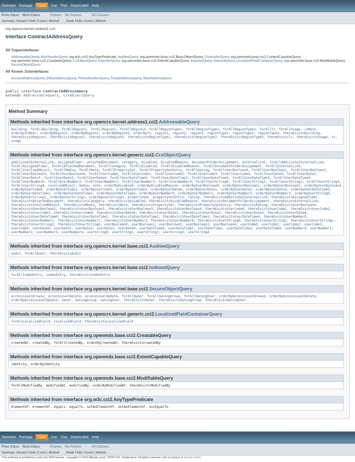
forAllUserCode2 (169, 174)
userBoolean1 (143, 224)
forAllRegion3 (132, 129)
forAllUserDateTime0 (128, 178)
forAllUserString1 (248, 182)
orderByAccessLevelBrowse (242, 296)
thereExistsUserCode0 (224, 209)
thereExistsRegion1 (28, 137)
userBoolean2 (170, 224)
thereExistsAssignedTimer (294, 197)
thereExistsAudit (65, 253)
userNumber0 (295, 228)
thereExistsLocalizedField (109, 321)
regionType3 (268, 133)
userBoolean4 (224, 224)
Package (25, 5)
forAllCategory (112, 166)
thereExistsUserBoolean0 (293, 205)
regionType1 (218, 133)
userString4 (198, 232)
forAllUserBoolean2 (308, 170)
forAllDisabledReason (180, 166)
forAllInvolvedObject (30, 170)
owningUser (110, 300)
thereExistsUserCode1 (267, 209)
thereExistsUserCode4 (73, 213)
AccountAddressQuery (28, 78)
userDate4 (126, 228)
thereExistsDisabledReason (173, 201)
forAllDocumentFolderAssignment (232, 166)
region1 (161, 133)
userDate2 (84, 228)
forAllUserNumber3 (138, 182)
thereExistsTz (280, 137)
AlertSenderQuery (53, 57)
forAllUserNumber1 (64, 182)
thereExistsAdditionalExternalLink (235, 197)
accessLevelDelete (64, 296)
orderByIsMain (23, 133)
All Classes (100, 15)
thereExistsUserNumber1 (32, 220)
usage (16, 141)
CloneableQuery (216, 57)
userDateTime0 (151, 228)
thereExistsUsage (312, 137)
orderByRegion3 (116, 133)
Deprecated (79, 5)
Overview (9, 5)
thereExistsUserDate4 (286, 213)
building (19, 129)
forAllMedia (64, 170)
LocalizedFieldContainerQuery (259, 61)
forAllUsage (289, 129)
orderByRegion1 (53, 133)
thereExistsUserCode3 (30, 213)
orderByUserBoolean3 (322, 185)
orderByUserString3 (106, 197)
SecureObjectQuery (26, 65)
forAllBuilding (44, 129)
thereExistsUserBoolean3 (130, 209)
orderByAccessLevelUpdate (34, 300)
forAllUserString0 (212, 182)
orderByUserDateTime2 (73, 193)
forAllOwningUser (199, 296)
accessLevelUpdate (101, 296)
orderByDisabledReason (157, 185)
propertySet (138, 197)
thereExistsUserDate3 (244, 213)
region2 (179, 133)
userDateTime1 (181, 228)
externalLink (253, 162)
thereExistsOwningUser (225, 300)
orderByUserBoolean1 (241, 185)
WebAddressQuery (157, 78)
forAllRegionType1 (165, 129)
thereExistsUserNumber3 (125, 220)
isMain (310, 129)
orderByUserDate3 (271, 189)
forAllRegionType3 (239, 129)
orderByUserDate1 (201, 189)
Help (95, 5)
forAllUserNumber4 (175, 182)
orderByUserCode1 (61, 189)
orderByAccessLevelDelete (292, 296)
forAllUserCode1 (136, 174)
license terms (192, 457)
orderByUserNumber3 (273, 193)
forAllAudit (35, 253)
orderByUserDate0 (166, 189)
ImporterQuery (201, 61)
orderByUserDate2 (236, 189)
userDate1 (62, 228)
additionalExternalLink (32, 162)
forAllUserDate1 (301, 174)
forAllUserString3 (322, 182)
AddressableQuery (25, 57)
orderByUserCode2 (96, 189)
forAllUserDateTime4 (291, 178)
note (96, 185)
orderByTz (142, 133)
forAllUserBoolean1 (269, 170)
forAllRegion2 (103, 129)
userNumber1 (320, 228)
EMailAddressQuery (61, 78)
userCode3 (313, 224)
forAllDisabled (143, 166)
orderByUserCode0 (26, 189)
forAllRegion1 (74, 129)
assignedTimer (70, 162)
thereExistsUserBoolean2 (82, 209)
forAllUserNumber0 (27, 182)
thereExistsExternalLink (295, 201)
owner (66, 300)
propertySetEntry (168, 197)
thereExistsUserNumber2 (79, 220)
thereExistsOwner (139, 300)
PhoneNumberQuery (93, 78)
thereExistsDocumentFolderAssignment (235, 201)
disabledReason (174, 162)
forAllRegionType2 (202, 129)
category (129, 162)
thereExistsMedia (79, 205)
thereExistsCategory (85, 201)
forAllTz (267, 129)
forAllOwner (132, 296)
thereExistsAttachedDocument (37, 201)
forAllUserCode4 (235, 174)
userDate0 (41, 228)
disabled (149, 162)
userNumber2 (21, 232)
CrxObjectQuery (85, 61)
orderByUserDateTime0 (310, 189)
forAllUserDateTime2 (210, 178)
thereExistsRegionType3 (242, 137)
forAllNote (88, 170)
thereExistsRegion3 (106, 137)
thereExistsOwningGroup (180, 300)
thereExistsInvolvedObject (35, 205)
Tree (63, 5)
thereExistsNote (113, 205)
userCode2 (291, 224)
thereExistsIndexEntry (89, 275)
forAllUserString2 (285, 182)
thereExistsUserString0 (218, 220)
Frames (56, 15)
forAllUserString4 (27, 185)
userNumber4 (72, 232)
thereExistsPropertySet (152, 205)
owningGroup (86, 300)
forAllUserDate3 (58, 178)
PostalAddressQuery (126, 78)
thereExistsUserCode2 (310, 209)
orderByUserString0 (312, 193)
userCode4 (20, 228)
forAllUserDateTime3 (250, 178)
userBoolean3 (197, 224)
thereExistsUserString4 (79, 224)
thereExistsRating (250, 205)
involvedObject (61, 185)
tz (333, 137)
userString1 (122, 232)
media (84, 185)
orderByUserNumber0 (156, 193)
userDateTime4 (268, 228)
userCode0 (249, 224)
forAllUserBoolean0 (230, 170)
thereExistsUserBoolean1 (33, 209)
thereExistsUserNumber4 (172, 220)
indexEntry (55, 275)
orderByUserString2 (67, 197)
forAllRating (197, 170)
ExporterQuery (109, 61)
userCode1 (270, 224)
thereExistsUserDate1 (158, 213)
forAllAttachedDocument (73, 166)
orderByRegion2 (84, 133)
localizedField (67, 321)
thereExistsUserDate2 (201, 213)
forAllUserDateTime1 (169, 178)
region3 (196, 133)
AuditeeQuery (128, 57)
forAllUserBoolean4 (67, 174)
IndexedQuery (224, 61)
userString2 (148, 232)
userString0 (97, 232)
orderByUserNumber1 (195, 193)
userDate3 (105, 228)
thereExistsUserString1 (265, 220)
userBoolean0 (116, 224)
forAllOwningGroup (163, 296)
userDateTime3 (239, 228)
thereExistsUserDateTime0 (34, 217)
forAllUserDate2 (25, 178)
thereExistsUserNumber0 (284, 217)
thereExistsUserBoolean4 (179, 209)
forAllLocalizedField (30, 321)
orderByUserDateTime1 (30, 193)
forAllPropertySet (118, 170)
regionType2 (243, 133)
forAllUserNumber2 (101, 182)
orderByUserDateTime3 (116, 193)
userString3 (173, 232)
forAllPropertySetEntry (160, 170)
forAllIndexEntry (26, 275)
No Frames (73, 15)
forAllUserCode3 (202, 174)
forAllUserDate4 (91, 178)
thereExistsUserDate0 (116, 213)
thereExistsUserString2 (312, 220)
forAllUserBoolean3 (28, 174)
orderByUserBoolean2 (281, 185)
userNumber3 (47, 232)
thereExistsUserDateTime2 (135, 217)
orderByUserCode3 (131, 189)
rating (193, 197)
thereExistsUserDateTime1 (85, 217)
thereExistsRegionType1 (149, 137)
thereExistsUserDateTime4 (236, 217)
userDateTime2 (210, 228)
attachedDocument (102, 162)
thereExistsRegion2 (67, 137)
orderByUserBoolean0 (200, 185)
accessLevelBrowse (27, 296)
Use (54, 5)
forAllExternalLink (282, 166)
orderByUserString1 (28, 197)
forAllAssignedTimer (29, 166)
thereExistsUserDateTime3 (186, 217)
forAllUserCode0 (103, 174)
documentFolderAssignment (215, 162)
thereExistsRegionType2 (195, 137)
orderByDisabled (118, 185)
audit (16, 253)
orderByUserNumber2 (234, 193)
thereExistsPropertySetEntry (204, 205)
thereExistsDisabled (126, 201)
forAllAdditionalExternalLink (296, 162)
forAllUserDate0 (268, 174)
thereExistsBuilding (301, 133)
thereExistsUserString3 (32, 224)
